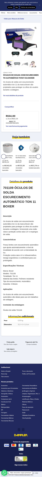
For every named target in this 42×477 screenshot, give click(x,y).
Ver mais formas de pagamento (16, 126)
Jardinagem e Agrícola (28, 391)
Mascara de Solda (18, 19)
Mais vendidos (11, 13)
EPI (2, 410)
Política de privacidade (28, 7)
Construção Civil (6, 402)
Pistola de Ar (25, 410)
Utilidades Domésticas (28, 415)
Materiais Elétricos (27, 402)
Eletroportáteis (5, 407)
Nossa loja (4, 374)
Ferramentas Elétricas (7, 418)
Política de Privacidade (28, 374)
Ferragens (4, 412)
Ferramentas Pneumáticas (29, 385)
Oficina (24, 404)
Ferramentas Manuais (7, 421)
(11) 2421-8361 (19, 429)
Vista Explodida (26, 418)
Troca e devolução (27, 371)
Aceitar (10, 7)
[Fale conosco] (23, 429)
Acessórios (4, 385)
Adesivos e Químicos (7, 391)
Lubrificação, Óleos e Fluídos (30, 399)
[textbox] (21, 248)
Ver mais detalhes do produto (13, 95)
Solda (23, 412)
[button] (35, 28)
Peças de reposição (27, 407)
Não (16, 7)
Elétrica (3, 404)
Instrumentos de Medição (29, 388)
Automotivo (4, 396)
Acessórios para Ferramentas (9, 388)
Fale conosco (5, 376)
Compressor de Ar (6, 399)
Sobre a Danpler (6, 371)
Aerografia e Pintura (7, 394)
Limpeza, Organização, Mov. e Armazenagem (31, 395)
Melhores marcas (23, 13)
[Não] (40, 5)
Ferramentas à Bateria (7, 415)
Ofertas (3, 13)
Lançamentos (33, 13)
